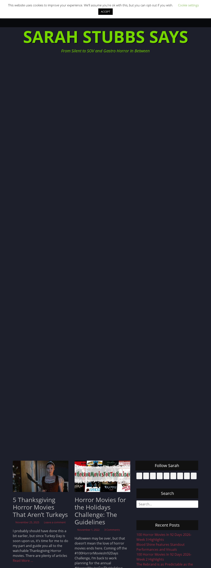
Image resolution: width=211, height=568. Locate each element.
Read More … (23, 560)
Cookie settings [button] (188, 5)
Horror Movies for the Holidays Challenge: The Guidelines (100, 510)
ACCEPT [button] (105, 11)
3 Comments (112, 530)
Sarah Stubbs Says (105, 36)
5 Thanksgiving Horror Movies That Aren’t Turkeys (40, 507)
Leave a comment (55, 522)
